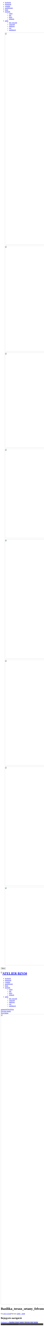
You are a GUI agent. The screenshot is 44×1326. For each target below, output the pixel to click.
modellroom (9, 8)
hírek (6, 10)
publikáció (12, 30)
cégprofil (12, 24)
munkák (7, 12)
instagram (8, 4)
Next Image (4, 1013)
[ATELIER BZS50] (14, 973)
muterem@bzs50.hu (7, 1009)
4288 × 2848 (21, 1314)
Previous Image (6, 1011)
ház (10, 15)
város (10, 13)
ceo (10, 28)
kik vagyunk (13, 23)
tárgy (10, 17)
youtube (7, 6)
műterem (12, 26)
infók (6, 21)
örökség (11, 19)
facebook (8, 2)
